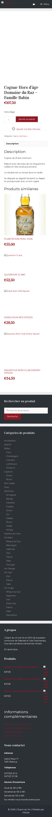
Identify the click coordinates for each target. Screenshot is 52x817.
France (9, 557)
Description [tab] (12, 143)
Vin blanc (8, 537)
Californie (10, 549)
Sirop (6, 487)
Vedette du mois (12, 533)
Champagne (12, 456)
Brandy (9, 499)
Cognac (16, 136)
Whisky (9, 530)
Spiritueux (23, 136)
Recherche (12, 416)
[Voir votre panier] (34, 4)
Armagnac (11, 495)
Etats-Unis (11, 603)
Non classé (9, 483)
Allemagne (11, 545)
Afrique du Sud (13, 541)
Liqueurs (8, 471)
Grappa (9, 518)
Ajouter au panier (27, 119)
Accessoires (10, 440)
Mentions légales (12, 736)
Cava (8, 452)
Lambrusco (11, 464)
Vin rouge (9, 588)
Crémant (10, 460)
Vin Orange (9, 568)
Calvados (10, 502)
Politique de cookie (13, 732)
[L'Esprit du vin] (8, 4)
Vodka (9, 526)
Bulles (7, 448)
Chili (8, 553)
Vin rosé (8, 572)
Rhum (9, 479)
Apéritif (7, 444)
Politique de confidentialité (17, 724)
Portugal (10, 564)
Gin (7, 514)
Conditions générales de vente (19, 728)
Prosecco (10, 468)
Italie (8, 561)
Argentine (11, 595)
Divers (9, 475)
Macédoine (11, 615)
